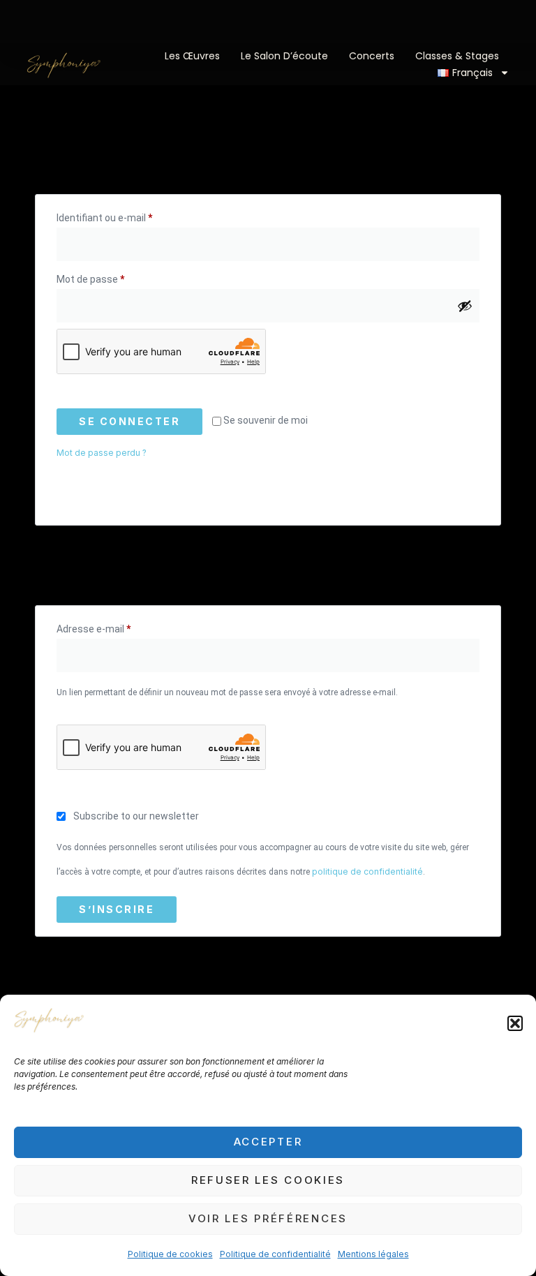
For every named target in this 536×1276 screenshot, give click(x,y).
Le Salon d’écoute (284, 56)
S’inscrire (116, 909)
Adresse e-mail (118, 627)
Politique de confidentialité (275, 1254)
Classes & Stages (457, 56)
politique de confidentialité (367, 871)
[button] (515, 1023)
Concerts (371, 56)
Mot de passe (114, 277)
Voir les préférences (268, 1218)
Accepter (268, 1141)
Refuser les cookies (268, 1180)
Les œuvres (192, 56)
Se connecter (129, 421)
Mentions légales (373, 1254)
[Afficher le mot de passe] (464, 305)
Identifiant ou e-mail (128, 215)
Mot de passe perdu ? (102, 452)
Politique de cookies (170, 1254)
